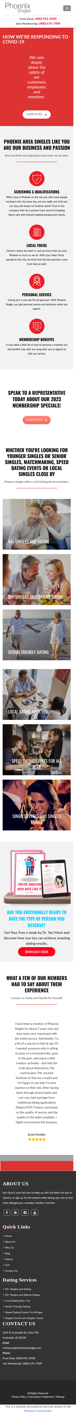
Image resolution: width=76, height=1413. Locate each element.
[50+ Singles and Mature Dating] (37, 579)
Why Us (9, 1247)
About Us (10, 1241)
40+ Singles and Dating (18, 1289)
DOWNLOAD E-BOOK (36, 951)
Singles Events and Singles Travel (24, 1318)
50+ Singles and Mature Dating (22, 1294)
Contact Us (11, 1270)
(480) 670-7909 (49, 23)
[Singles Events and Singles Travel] (37, 805)
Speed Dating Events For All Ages (24, 1312)
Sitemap (60, 1397)
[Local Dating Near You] (37, 694)
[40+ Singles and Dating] (37, 524)
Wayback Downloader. (38, 1410)
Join (7, 1265)
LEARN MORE (34, 114)
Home (8, 1236)
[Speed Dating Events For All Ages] (37, 749)
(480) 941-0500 (45, 19)
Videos (9, 1259)
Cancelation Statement (41, 1397)
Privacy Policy (19, 1397)
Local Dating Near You (17, 1300)
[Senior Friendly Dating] (37, 634)
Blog (7, 1253)
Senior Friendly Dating (17, 1306)
